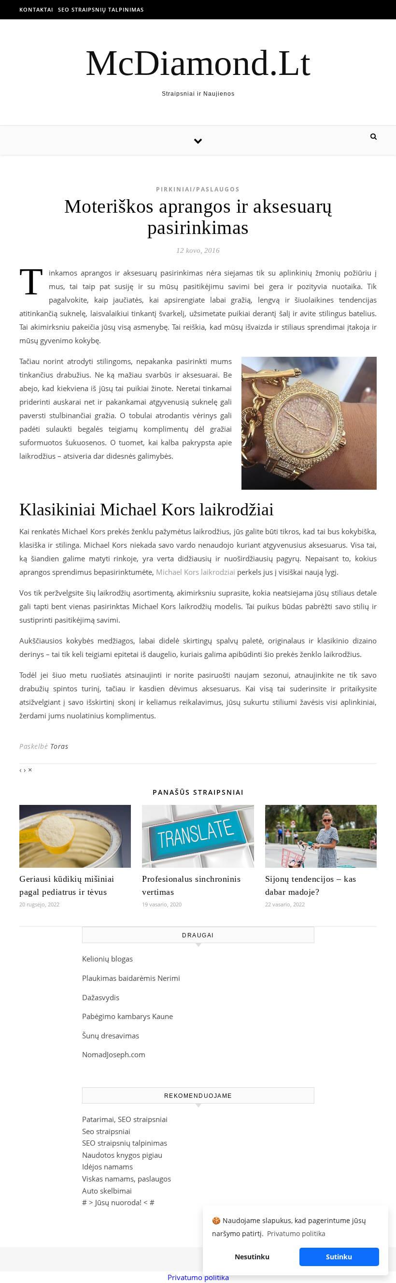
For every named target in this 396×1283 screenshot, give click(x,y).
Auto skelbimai (107, 1191)
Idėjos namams (107, 1166)
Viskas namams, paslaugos (126, 1178)
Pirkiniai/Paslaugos (198, 189)
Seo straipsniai (106, 1131)
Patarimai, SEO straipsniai (125, 1119)
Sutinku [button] (339, 1256)
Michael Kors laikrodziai (195, 572)
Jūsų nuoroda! (118, 1202)
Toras (59, 746)
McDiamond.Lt (198, 62)
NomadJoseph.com (113, 1054)
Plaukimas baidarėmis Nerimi (131, 978)
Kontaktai (36, 9)
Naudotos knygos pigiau (122, 1155)
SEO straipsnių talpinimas (101, 9)
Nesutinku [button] (252, 1256)
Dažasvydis (100, 997)
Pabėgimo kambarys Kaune (127, 1016)
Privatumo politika (198, 1277)
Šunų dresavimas (110, 1035)
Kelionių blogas (107, 958)
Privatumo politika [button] (296, 1233)
